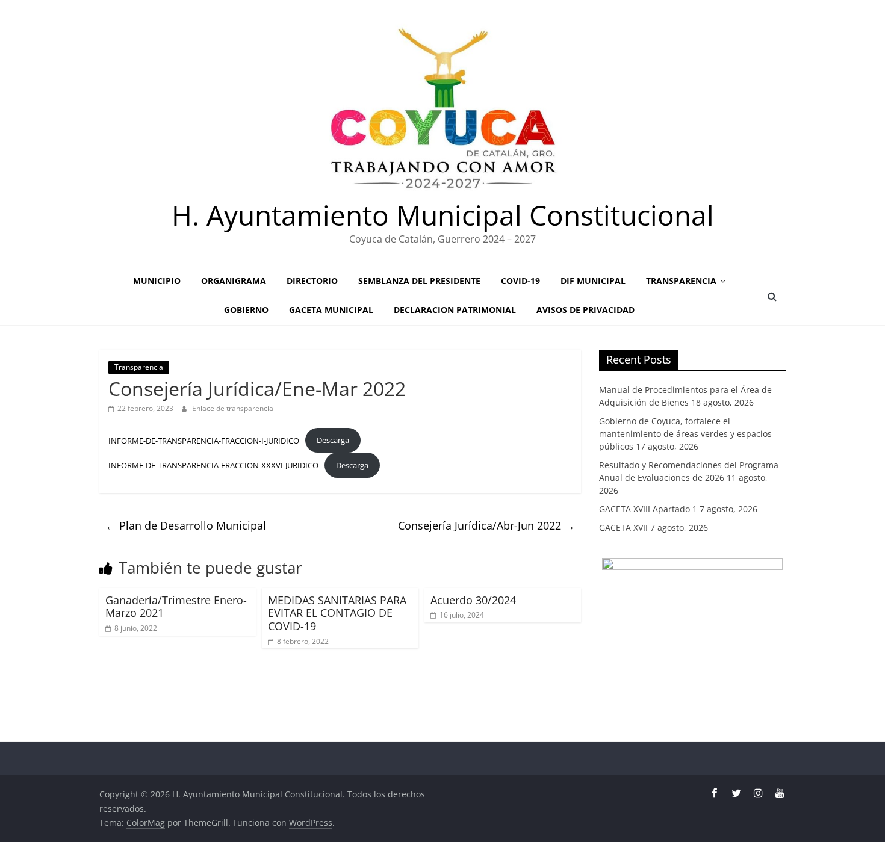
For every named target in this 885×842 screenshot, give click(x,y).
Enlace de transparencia (232, 408)
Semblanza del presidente (419, 280)
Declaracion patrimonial (455, 309)
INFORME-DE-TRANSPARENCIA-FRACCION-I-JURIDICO (203, 440)
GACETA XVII (623, 527)
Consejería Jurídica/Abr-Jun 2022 (486, 525)
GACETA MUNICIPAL (331, 309)
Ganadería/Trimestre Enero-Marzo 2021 (176, 607)
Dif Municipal (593, 280)
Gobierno (246, 309)
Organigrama (233, 280)
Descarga (333, 440)
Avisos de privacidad (585, 309)
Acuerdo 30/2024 (473, 600)
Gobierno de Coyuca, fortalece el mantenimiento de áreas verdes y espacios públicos (685, 433)
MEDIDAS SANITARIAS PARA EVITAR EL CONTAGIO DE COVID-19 (337, 613)
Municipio (157, 280)
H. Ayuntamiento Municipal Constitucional (443, 215)
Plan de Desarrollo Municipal (185, 525)
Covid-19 (520, 280)
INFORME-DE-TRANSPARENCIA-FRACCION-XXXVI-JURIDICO (213, 465)
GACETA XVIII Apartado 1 (648, 509)
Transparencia (681, 280)
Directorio (312, 280)
